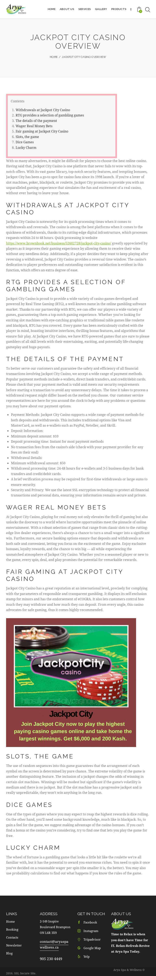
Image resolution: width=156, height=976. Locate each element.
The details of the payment (36, 120)
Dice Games (25, 142)
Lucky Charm (26, 147)
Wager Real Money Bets (34, 126)
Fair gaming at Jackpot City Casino (42, 131)
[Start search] (147, 10)
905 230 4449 (51, 958)
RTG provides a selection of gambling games (50, 115)
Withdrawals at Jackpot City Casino (43, 110)
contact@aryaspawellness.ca (54, 944)
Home (54, 56)
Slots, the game (27, 137)
